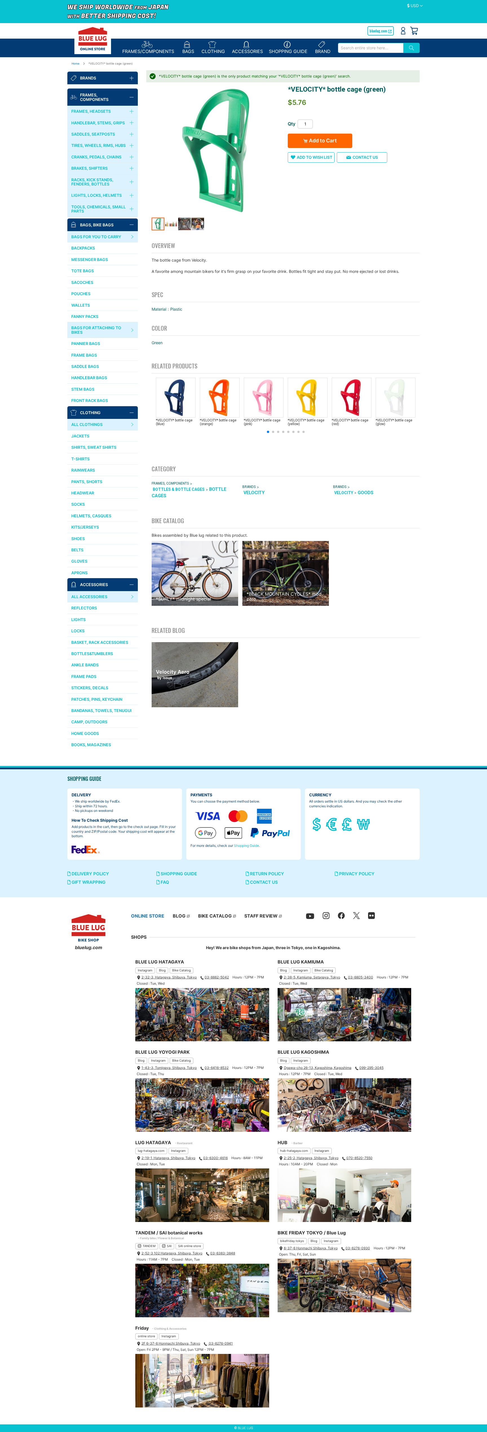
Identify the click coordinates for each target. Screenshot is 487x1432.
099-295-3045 (371, 1068)
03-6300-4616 (215, 1158)
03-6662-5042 (217, 977)
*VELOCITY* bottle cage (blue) (174, 422)
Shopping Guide (246, 845)
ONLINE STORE (147, 916)
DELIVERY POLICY (89, 873)
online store (146, 1336)
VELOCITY (254, 492)
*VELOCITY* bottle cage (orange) (218, 422)
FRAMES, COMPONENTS (170, 484)
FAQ (164, 882)
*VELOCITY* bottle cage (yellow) (306, 422)
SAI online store (189, 1246)
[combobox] (370, 48)
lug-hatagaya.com (151, 1151)
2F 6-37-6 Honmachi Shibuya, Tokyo (170, 1343)
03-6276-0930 (358, 1248)
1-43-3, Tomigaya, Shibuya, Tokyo (169, 1068)
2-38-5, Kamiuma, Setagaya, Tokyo (312, 977)
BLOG (179, 916)
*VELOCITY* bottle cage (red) (350, 422)
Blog (162, 970)
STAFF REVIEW (261, 916)
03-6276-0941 (220, 1343)
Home (75, 63)
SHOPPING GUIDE (178, 873)
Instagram (145, 970)
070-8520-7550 (359, 1158)
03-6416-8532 (217, 1068)
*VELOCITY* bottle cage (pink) (262, 422)
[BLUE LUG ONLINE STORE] (93, 38)
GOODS (365, 492)
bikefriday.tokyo (292, 1241)
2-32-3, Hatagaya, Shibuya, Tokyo (169, 977)
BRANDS (249, 487)
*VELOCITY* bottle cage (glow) (394, 422)
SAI (169, 1246)
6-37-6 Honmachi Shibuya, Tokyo (311, 1248)
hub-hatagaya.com (294, 1151)
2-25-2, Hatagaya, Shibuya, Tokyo (311, 1158)
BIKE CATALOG (215, 916)
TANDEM (149, 1246)
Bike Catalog (181, 970)
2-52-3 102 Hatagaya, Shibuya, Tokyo (171, 1253)
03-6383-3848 (222, 1253)
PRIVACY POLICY (356, 873)
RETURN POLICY (266, 873)
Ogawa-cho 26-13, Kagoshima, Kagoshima (317, 1068)
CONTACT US (263, 882)
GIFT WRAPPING (87, 882)
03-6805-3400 (360, 977)
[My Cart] (414, 30)
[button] (415, 6)
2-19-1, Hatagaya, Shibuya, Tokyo (168, 1158)
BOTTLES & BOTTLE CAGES (179, 489)
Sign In (403, 30)
